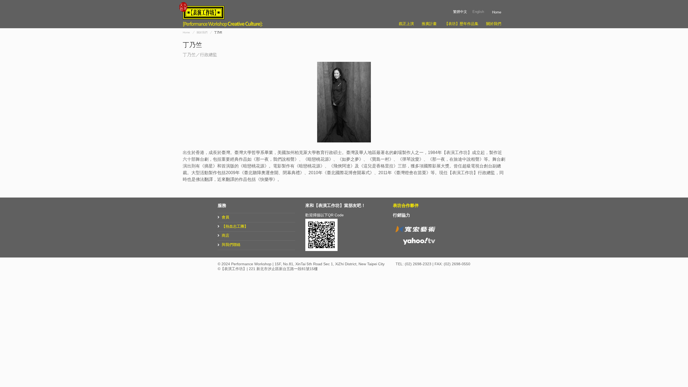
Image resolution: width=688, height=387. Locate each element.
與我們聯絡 (231, 244)
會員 (225, 217)
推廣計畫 (429, 24)
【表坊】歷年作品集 (461, 24)
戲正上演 (406, 24)
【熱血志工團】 (235, 226)
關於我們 (493, 24)
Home (496, 12)
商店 (225, 235)
